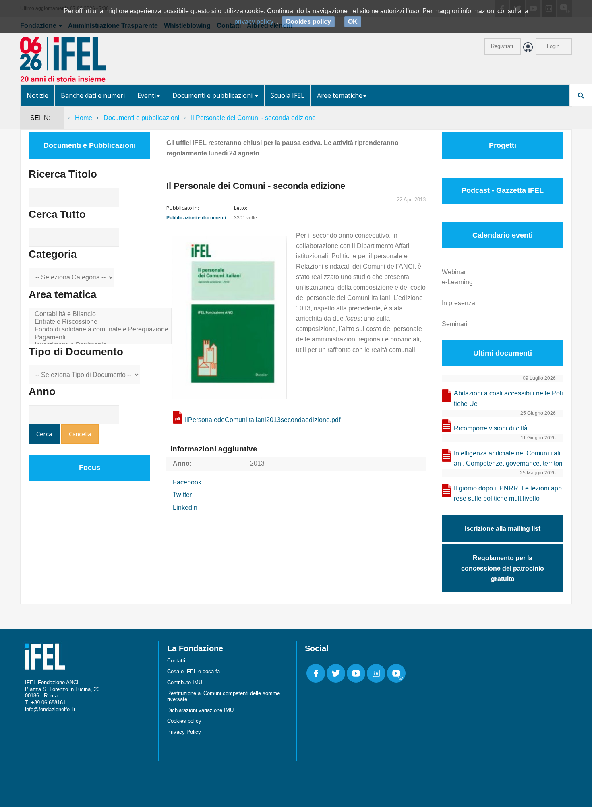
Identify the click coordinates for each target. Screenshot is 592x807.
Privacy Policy (184, 732)
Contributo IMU (184, 682)
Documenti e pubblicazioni (213, 95)
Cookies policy (184, 721)
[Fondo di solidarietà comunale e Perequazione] (101, 329)
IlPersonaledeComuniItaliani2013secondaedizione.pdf (262, 419)
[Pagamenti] (101, 337)
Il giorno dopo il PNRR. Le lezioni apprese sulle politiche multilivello (508, 493)
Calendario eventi (502, 235)
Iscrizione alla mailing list (502, 528)
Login (553, 46)
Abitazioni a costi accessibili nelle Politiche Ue (508, 398)
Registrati (502, 46)
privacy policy (253, 21)
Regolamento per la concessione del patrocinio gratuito (502, 568)
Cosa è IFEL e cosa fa (193, 671)
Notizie (37, 95)
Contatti (176, 661)
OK (353, 21)
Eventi (146, 95)
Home (83, 117)
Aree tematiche (339, 95)
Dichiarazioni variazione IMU (200, 710)
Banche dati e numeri (93, 95)
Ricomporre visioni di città (491, 428)
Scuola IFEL (287, 95)
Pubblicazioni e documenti (196, 218)
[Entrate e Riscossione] (101, 322)
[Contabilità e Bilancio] (101, 314)
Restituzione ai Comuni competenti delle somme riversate (223, 696)
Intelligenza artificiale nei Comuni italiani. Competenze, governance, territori (508, 458)
